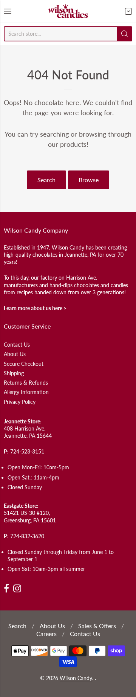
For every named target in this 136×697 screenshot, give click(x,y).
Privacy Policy (20, 402)
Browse (89, 179)
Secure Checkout (23, 364)
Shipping (14, 373)
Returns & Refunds (26, 382)
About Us (15, 354)
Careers (46, 633)
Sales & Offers (97, 625)
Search (46, 179)
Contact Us (17, 344)
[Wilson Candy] (68, 11)
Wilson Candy (76, 678)
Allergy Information (26, 392)
